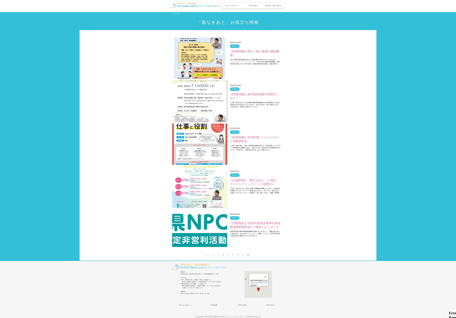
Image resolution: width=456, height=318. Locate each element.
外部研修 (234, 89)
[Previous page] (213, 255)
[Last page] (248, 255)
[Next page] (243, 255)
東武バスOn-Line (188, 288)
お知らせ (234, 46)
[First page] (208, 255)
